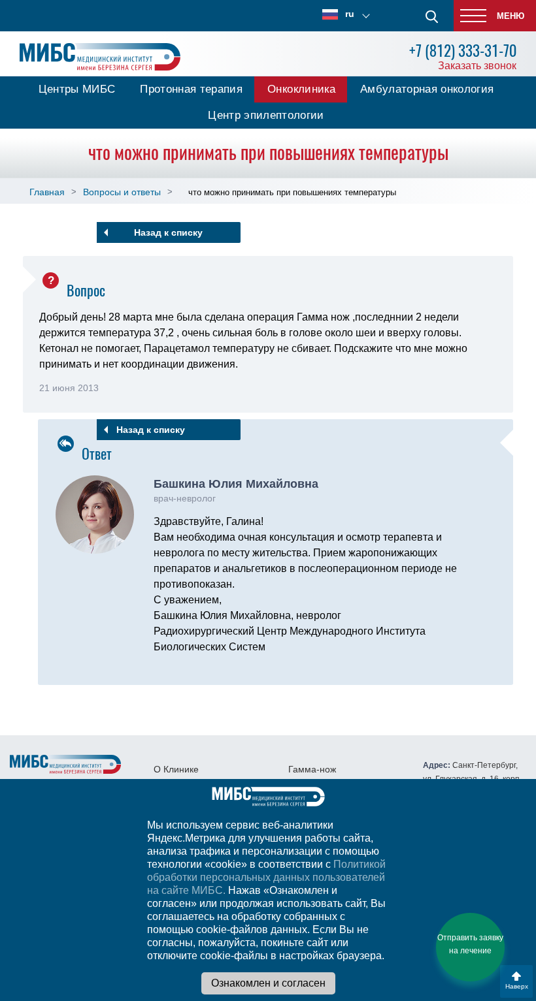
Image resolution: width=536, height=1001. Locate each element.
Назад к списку (168, 232)
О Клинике (176, 769)
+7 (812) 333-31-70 (462, 50)
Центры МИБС (77, 89)
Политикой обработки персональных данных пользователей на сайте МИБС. (266, 877)
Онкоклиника (301, 89)
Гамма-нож (312, 769)
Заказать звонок (477, 65)
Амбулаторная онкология (427, 89)
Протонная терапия (191, 89)
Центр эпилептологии (266, 115)
